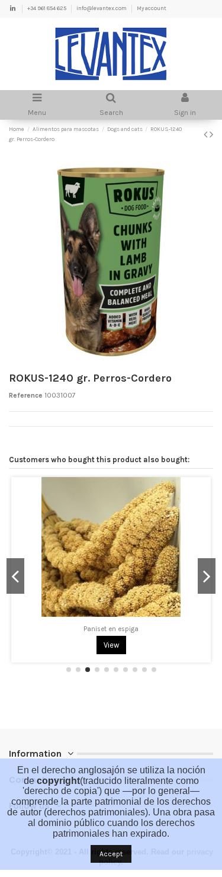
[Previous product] (207, 134)
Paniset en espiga (111, 629)
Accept (111, 854)
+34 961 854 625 (47, 8)
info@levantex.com (102, 8)
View (111, 645)
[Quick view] (125, 619)
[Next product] (211, 134)
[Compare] (111, 619)
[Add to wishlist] (97, 619)
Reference (26, 395)
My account (151, 8)
